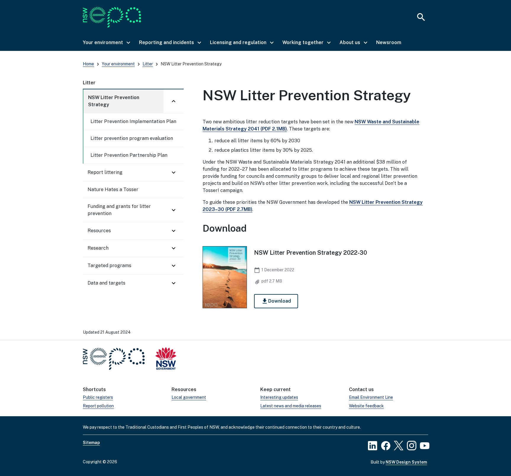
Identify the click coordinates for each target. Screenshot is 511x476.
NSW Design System (406, 462)
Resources (99, 230)
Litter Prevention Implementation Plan (133, 121)
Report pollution (98, 406)
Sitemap (91, 442)
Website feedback (366, 406)
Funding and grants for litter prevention (119, 210)
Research (98, 248)
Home (88, 64)
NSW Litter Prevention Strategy (113, 101)
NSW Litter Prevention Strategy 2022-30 (310, 252)
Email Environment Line (371, 397)
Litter (148, 64)
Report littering (105, 172)
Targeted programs (109, 265)
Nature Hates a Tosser (113, 189)
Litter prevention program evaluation (131, 138)
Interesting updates (279, 397)
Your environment (118, 64)
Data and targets (106, 283)
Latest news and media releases (290, 406)
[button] (106, 42)
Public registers (98, 397)
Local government (189, 397)
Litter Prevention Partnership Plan (128, 155)
